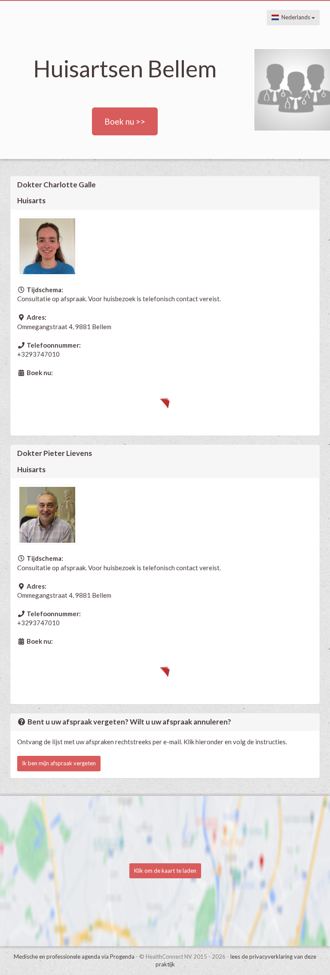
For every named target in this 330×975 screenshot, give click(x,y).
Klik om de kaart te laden (165, 870)
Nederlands (295, 17)
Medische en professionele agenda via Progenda (74, 956)
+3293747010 (38, 354)
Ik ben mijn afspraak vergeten (59, 763)
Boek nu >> (124, 121)
